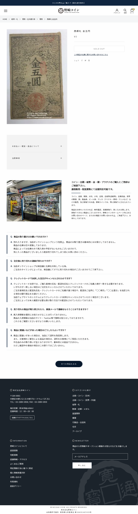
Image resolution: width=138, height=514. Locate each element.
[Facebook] (82, 60)
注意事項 (16, 158)
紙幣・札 (76, 404)
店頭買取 (14, 450)
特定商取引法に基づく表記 (21, 468)
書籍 (74, 417)
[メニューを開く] (5, 11)
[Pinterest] (89, 60)
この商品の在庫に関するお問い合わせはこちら (91, 54)
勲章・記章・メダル (80, 409)
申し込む (82, 465)
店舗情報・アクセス (18, 459)
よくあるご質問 (16, 463)
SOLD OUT (99, 49)
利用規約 (14, 481)
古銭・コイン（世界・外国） (84, 400)
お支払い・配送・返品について (25, 146)
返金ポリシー (15, 486)
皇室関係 (76, 413)
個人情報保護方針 (17, 472)
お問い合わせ (15, 477)
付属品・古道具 (79, 422)
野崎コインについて (18, 446)
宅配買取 (14, 455)
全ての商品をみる (69, 364)
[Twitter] (85, 60)
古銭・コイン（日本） (81, 395)
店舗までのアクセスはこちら (22, 417)
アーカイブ (77, 431)
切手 (74, 426)
